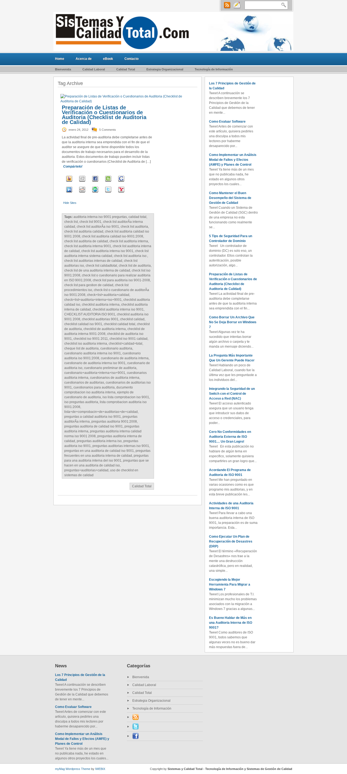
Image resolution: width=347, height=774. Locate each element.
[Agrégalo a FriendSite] (108, 182)
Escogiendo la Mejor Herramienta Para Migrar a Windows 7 (229, 584)
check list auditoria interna (129, 241)
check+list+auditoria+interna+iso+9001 (93, 300)
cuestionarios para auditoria (94, 387)
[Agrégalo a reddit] (82, 193)
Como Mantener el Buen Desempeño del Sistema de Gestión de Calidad (230, 198)
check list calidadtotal (101, 265)
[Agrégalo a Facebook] (95, 182)
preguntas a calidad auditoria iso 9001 (92, 417)
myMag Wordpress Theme (72, 768)
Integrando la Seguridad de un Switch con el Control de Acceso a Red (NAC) (232, 393)
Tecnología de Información (214, 69)
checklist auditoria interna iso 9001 (118, 309)
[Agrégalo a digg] (82, 182)
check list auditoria (134, 226)
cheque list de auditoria (81, 348)
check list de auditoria (135, 265)
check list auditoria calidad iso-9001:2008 (112, 236)
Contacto (131, 59)
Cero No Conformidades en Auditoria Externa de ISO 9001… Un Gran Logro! (230, 436)
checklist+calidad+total (125, 343)
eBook (108, 59)
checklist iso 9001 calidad (128, 339)
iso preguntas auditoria (81, 402)
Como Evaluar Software (227, 121)
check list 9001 (90, 222)
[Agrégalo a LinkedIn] (69, 193)
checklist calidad (132, 319)
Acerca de (84, 59)
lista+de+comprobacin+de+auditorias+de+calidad (101, 412)
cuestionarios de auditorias (84, 382)
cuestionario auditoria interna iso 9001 (92, 353)
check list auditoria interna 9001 (87, 246)
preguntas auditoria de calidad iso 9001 (93, 426)
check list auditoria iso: (130, 256)
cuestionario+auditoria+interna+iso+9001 (94, 373)
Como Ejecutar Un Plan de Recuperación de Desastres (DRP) (230, 541)
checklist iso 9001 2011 (90, 339)
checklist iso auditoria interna (85, 343)
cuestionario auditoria (116, 348)
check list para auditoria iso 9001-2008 (121, 280)
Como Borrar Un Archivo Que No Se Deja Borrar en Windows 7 (232, 322)
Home (59, 59)
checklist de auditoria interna (104, 329)
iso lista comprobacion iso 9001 (125, 397)
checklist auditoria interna (101, 304)
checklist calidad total (119, 324)
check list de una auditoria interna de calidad (97, 270)
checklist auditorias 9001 (100, 319)
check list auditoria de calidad (86, 241)
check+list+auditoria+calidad (108, 295)
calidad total (137, 217)
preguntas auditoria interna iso (99, 441)
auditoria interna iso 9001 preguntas (100, 217)
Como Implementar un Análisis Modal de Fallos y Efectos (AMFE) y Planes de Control (232, 159)
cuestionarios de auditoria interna (114, 378)
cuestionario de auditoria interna (125, 358)
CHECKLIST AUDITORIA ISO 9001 (89, 314)
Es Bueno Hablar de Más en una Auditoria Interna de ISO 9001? (230, 622)
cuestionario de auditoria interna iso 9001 (95, 363)
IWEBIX (100, 768)
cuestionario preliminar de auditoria (110, 368)
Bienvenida (63, 69)
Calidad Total (125, 69)
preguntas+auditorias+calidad (86, 470)
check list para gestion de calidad (88, 285)
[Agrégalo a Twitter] (108, 193)
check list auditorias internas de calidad (93, 261)
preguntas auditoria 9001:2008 (114, 421)
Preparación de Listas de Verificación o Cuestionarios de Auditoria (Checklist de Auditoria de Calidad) (104, 115)
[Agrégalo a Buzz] (69, 182)
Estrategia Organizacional (164, 69)
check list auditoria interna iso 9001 (107, 251)
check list (71, 222)
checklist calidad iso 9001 (83, 324)
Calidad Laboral (93, 69)
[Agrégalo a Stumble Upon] (95, 193)
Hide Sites (69, 202)
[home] (173, 31)
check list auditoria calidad (83, 231)
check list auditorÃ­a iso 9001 (98, 226)
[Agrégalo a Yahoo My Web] (121, 193)
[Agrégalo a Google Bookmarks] (121, 182)
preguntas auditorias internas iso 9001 (120, 446)
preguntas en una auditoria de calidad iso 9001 (99, 451)
